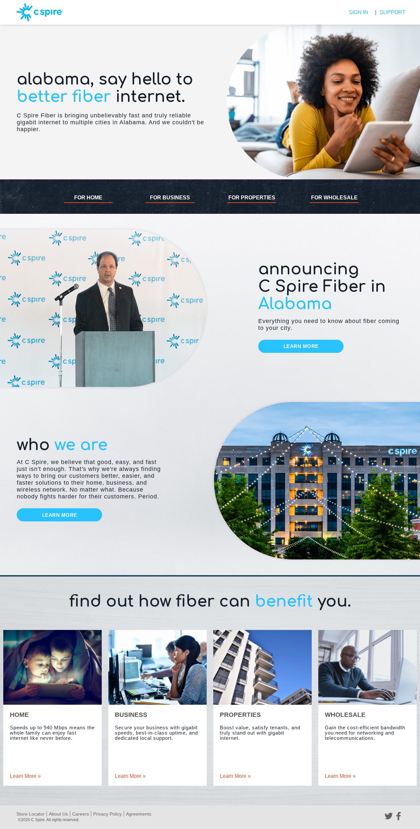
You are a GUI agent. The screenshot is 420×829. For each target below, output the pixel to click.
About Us (58, 814)
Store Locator (30, 814)
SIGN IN (358, 12)
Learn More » (25, 776)
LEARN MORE (301, 346)
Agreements (138, 814)
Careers (80, 814)
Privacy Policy (107, 814)
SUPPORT (390, 12)
